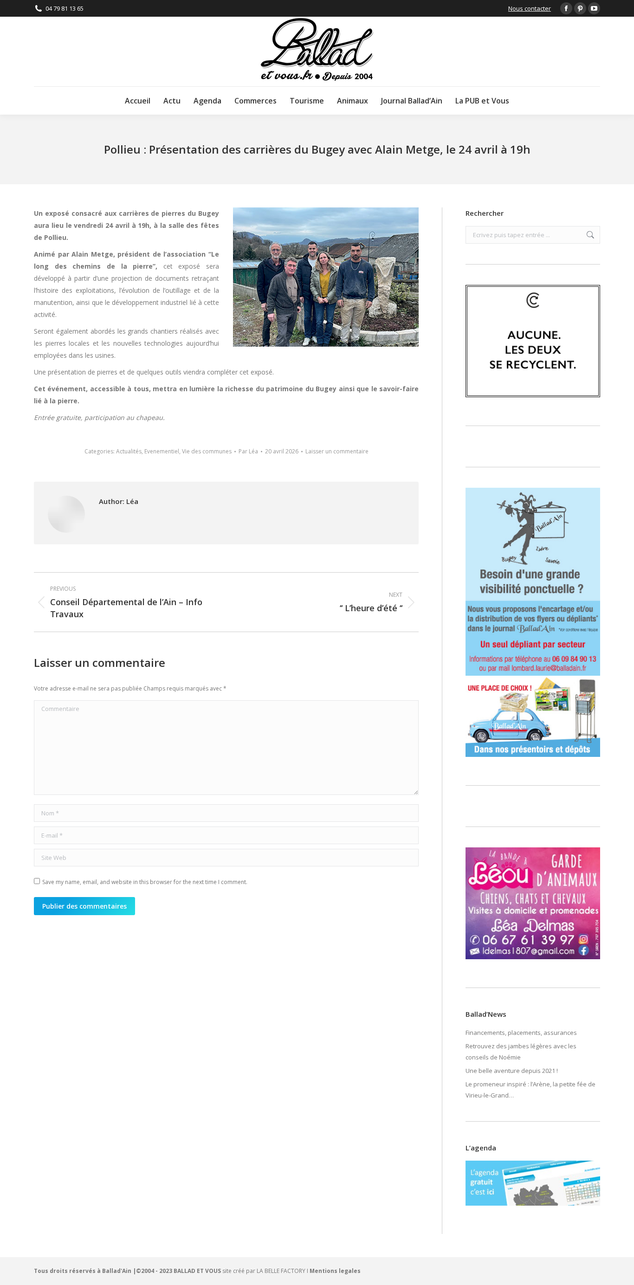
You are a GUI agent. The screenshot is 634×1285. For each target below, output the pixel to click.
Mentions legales (335, 1271)
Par (248, 451)
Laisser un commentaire (337, 451)
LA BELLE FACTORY (281, 1271)
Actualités (129, 451)
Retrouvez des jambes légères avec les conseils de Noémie (521, 1051)
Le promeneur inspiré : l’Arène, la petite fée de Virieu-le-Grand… (530, 1089)
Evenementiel (161, 451)
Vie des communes (207, 451)
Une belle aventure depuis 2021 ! (512, 1070)
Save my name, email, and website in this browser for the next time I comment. (144, 882)
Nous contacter (529, 8)
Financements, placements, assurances (521, 1032)
